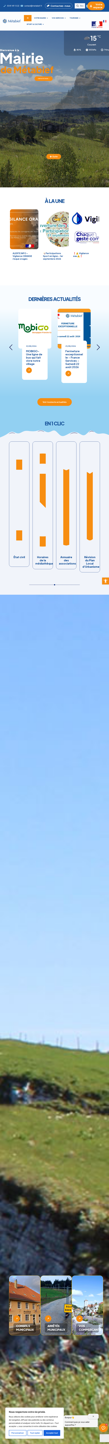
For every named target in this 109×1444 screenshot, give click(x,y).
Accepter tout (52, 1433)
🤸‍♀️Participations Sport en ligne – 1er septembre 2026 (53, 256)
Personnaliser (17, 1433)
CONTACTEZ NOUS (43, 78)
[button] (105, 581)
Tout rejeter (35, 1433)
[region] (34, 1423)
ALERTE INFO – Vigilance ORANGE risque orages (22, 256)
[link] (34, 329)
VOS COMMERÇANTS (90, 1327)
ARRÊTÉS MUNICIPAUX (56, 1327)
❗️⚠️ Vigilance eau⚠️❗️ (81, 254)
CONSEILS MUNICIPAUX (25, 1327)
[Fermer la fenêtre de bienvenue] (93, 1416)
